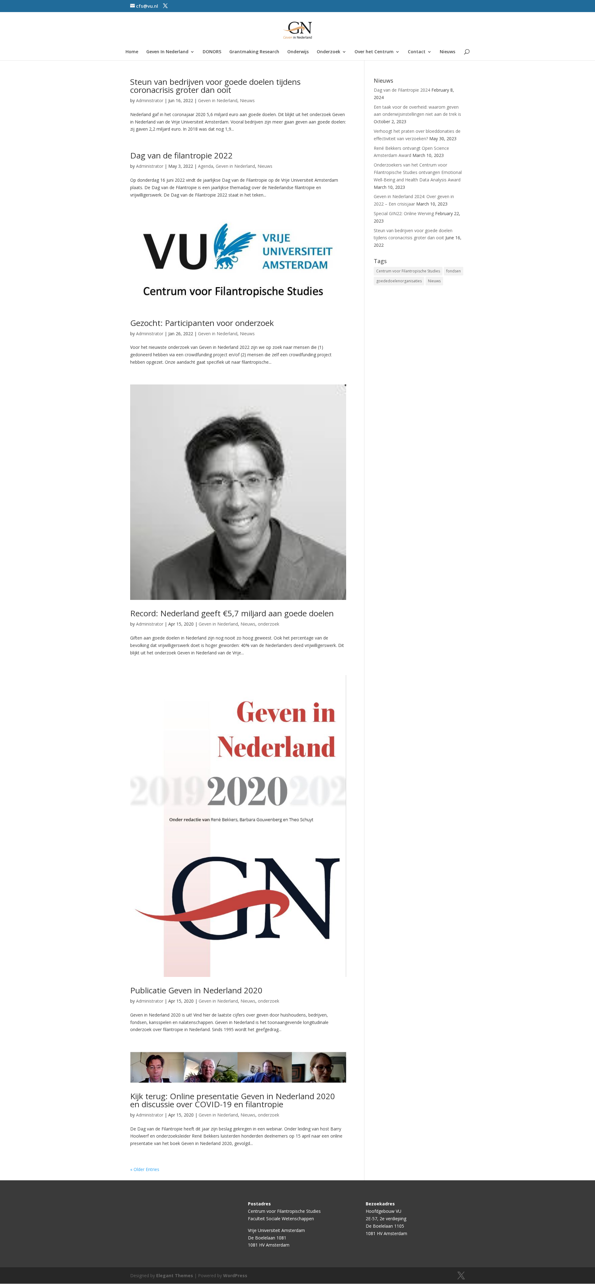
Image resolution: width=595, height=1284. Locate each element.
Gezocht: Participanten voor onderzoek (202, 322)
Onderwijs (298, 52)
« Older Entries (144, 1169)
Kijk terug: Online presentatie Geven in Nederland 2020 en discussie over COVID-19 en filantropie (232, 1100)
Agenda (205, 166)
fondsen (453, 271)
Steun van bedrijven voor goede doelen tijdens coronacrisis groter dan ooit (215, 85)
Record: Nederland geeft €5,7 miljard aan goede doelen (232, 613)
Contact (416, 52)
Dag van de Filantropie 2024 (402, 90)
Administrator (149, 100)
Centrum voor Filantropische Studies (408, 271)
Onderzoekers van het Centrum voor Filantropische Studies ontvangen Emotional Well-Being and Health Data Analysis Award (418, 172)
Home (132, 52)
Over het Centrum (374, 52)
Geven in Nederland (217, 100)
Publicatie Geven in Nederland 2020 (196, 990)
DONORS (212, 52)
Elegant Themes (174, 1275)
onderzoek (268, 624)
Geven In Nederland (167, 52)
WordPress (235, 1275)
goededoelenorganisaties (399, 281)
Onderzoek (328, 52)
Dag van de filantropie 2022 (181, 155)
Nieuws (447, 52)
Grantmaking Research (254, 52)
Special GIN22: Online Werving (404, 213)
